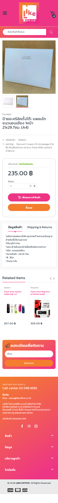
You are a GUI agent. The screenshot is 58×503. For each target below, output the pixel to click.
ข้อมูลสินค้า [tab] (15, 227)
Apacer (7, 287)
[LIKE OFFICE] (29, 13)
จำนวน (11, 181)
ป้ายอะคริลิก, (38, 147)
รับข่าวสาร (29, 363)
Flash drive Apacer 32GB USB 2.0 (13, 293)
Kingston (35, 287)
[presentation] (50, 278)
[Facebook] (22, 426)
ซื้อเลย (29, 208)
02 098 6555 (28, 388)
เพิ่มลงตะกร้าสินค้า (31, 197)
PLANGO (6, 114)
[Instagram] (36, 426)
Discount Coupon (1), (26, 144)
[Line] (29, 426)
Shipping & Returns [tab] (39, 227)
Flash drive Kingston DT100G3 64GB (40, 293)
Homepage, (43, 144)
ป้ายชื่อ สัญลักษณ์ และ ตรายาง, (30, 145)
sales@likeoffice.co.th (20, 398)
